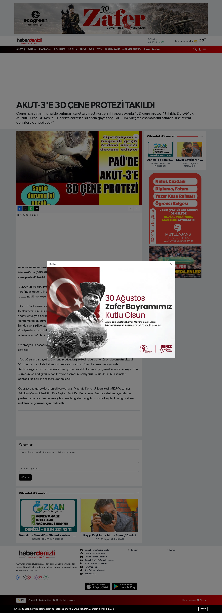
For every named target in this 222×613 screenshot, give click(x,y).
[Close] (171, 264)
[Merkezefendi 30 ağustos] (111, 312)
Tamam (203, 609)
